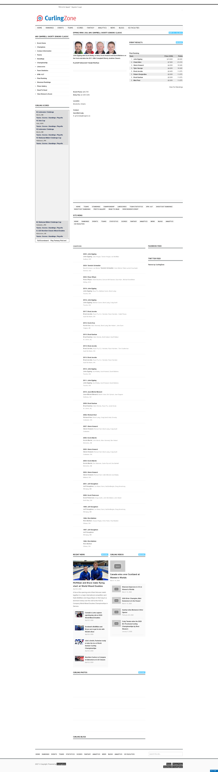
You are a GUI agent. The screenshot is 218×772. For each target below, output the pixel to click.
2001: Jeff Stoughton (90, 484)
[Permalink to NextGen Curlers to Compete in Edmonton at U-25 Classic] (79, 658)
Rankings (50, 28)
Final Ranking (42, 78)
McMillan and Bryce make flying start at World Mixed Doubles (89, 584)
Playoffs (60, 118)
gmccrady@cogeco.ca (82, 116)
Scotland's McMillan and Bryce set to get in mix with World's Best (94, 629)
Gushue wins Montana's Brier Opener (132, 611)
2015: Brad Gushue (90, 334)
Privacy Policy (177, 764)
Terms (169, 764)
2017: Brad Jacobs (90, 311)
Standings (40, 59)
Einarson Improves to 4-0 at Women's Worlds (132, 588)
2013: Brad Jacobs (90, 357)
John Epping (137, 59)
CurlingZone (61, 764)
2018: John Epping (89, 300)
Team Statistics (42, 70)
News (113, 28)
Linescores (41, 66)
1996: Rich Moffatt (89, 541)
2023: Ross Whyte (89, 277)
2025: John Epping (89, 254)
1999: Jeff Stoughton (90, 507)
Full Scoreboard (43, 240)
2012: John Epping (89, 369)
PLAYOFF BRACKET (80, 63)
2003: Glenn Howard (90, 472)
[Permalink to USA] (79, 641)
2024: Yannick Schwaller (92, 265)
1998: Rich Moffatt (89, 518)
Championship (42, 62)
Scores (80, 28)
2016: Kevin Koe (89, 323)
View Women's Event (44, 94)
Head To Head (42, 90)
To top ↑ (214, 771)
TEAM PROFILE (93, 63)
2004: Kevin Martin (90, 461)
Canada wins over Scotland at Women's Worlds (125, 576)
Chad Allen (137, 62)
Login (80, 7)
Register (74, 7)
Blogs (121, 28)
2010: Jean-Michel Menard (92, 392)
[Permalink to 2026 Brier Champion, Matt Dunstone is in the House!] (116, 600)
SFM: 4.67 (40, 74)
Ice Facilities (133, 28)
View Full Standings (176, 87)
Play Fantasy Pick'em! (58, 240)
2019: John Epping (89, 288)
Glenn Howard (138, 65)
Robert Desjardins (140, 74)
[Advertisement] (52, 183)
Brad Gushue (138, 77)
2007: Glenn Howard (90, 426)
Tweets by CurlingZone (156, 264)
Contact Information (44, 51)
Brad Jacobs (138, 71)
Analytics (102, 28)
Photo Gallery (42, 86)
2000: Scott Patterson (91, 495)
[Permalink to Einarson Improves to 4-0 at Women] (116, 588)
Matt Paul (136, 80)
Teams (70, 28)
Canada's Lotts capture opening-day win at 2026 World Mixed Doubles (93, 615)
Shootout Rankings (44, 82)
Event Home (41, 43)
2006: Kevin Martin (90, 438)
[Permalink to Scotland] (79, 627)
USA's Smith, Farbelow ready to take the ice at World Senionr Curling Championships (95, 644)
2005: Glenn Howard (90, 449)
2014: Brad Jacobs (90, 346)
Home (39, 28)
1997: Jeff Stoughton (90, 530)
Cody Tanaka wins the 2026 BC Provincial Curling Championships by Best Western (132, 625)
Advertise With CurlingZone (173, 767)
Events (61, 28)
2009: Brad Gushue (90, 403)
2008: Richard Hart (90, 415)
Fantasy (90, 28)
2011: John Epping (89, 380)
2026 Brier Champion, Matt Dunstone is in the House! (131, 599)
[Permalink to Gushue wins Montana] (116, 611)
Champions (41, 47)
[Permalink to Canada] (79, 614)
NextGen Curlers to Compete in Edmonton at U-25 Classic (95, 658)
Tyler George (138, 68)
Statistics (114, 221)
